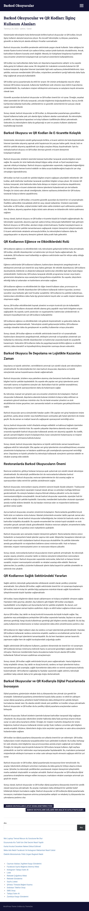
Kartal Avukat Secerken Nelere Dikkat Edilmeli (22, 846)
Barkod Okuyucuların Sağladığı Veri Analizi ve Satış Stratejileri (55, 810)
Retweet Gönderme (14, 879)
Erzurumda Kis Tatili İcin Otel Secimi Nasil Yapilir (23, 842)
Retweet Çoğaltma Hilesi (17, 876)
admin (22, 29)
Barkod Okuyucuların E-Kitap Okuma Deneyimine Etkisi (29, 806)
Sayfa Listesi (12, 882)
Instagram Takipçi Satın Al (17, 870)
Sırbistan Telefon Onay (16, 888)
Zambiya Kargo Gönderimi (17, 896)
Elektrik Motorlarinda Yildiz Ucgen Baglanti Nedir (23, 854)
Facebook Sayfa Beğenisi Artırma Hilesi (23, 867)
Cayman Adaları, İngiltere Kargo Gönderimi (24, 864)
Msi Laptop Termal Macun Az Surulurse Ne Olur (23, 838)
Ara (5, 823)
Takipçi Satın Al (13, 893)
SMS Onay (11, 891)
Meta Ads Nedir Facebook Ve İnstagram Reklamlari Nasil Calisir (29, 850)
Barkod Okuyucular (19, 5)
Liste (9, 873)
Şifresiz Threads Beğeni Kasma (19, 885)
